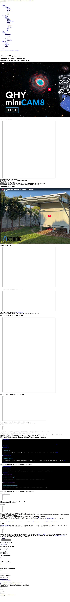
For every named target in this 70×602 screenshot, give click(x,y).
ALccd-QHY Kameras (42, 534)
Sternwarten (4, 15)
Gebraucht (4, 41)
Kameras (3, 5)
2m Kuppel (8, 19)
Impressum (18, 0)
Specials (3, 32)
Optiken (6, 45)
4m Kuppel (8, 22)
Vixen (3, 31)
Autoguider (8, 10)
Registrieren (2, 594)
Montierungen (7, 44)
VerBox (6, 17)
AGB (1, 0)
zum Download (30, 513)
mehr (57, 452)
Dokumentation (9, 27)
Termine (1, 583)
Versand (14, 0)
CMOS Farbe (9, 9)
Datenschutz (5, 0)
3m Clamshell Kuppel (10, 21)
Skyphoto (31, 0)
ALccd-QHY (7, 7)
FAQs (8, 13)
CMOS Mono (9, 8)
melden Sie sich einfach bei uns (60, 535)
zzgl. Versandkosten (19, 312)
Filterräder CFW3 (55, 521)
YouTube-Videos (11, 521)
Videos (3, 48)
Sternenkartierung (9, 40)
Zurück (3, 538)
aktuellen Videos (36, 521)
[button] (0, 2)
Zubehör (8, 36)
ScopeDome (7, 18)
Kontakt (24, 0)
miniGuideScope (47, 521)
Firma (21, 0)
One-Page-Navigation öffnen (9, 50)
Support (8, 14)
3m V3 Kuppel (9, 20)
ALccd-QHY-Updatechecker (50, 518)
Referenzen (28, 0)
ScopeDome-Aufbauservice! (5, 525)
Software (8, 12)
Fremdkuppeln (9, 26)
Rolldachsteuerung (10, 25)
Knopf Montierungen (8, 34)
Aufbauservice (9, 24)
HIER (39, 517)
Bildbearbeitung (9, 39)
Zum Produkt (5, 445)
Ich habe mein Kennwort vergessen (10, 594)
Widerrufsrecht (9, 0)
